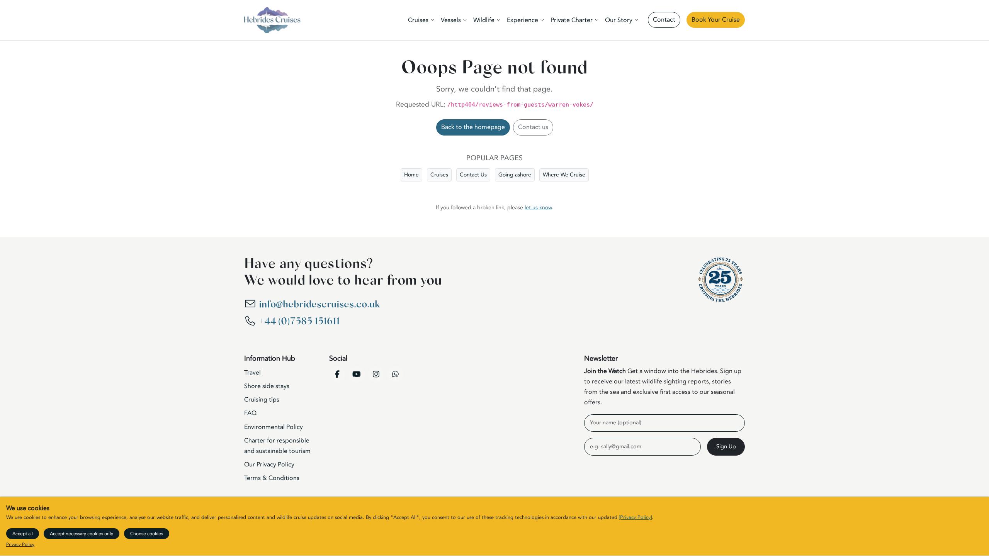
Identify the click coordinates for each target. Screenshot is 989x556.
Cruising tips (261, 399)
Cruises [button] (418, 20)
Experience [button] (522, 20)
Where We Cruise (564, 174)
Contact (664, 19)
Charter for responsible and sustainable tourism (277, 445)
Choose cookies (146, 534)
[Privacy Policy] (635, 517)
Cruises (439, 174)
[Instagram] (376, 374)
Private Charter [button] (572, 20)
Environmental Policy (273, 427)
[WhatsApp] (395, 374)
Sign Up (726, 446)
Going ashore (514, 174)
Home (411, 174)
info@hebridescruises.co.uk (319, 304)
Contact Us (473, 174)
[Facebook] (337, 374)
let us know (538, 207)
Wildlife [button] (483, 20)
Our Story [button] (618, 20)
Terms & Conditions (271, 478)
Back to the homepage (473, 127)
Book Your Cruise (716, 19)
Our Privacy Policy (269, 464)
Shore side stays (266, 386)
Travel (252, 372)
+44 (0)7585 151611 (299, 321)
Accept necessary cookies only (81, 534)
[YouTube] (356, 374)
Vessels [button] (451, 20)
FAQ (250, 413)
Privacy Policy (20, 545)
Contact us (533, 127)
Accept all (22, 534)
